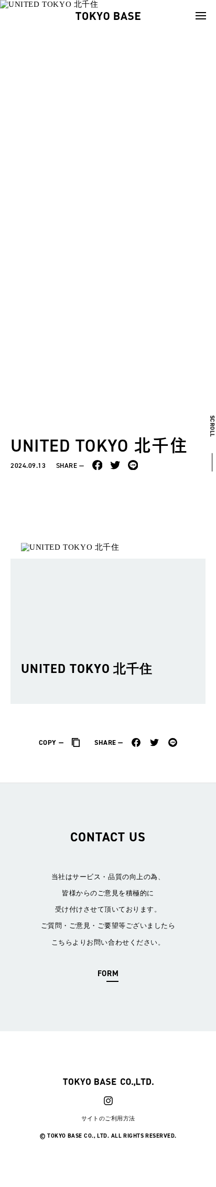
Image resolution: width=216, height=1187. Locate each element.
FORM (108, 973)
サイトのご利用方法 (108, 1118)
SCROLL (212, 426)
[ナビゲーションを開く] (201, 15)
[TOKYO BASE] (108, 15)
